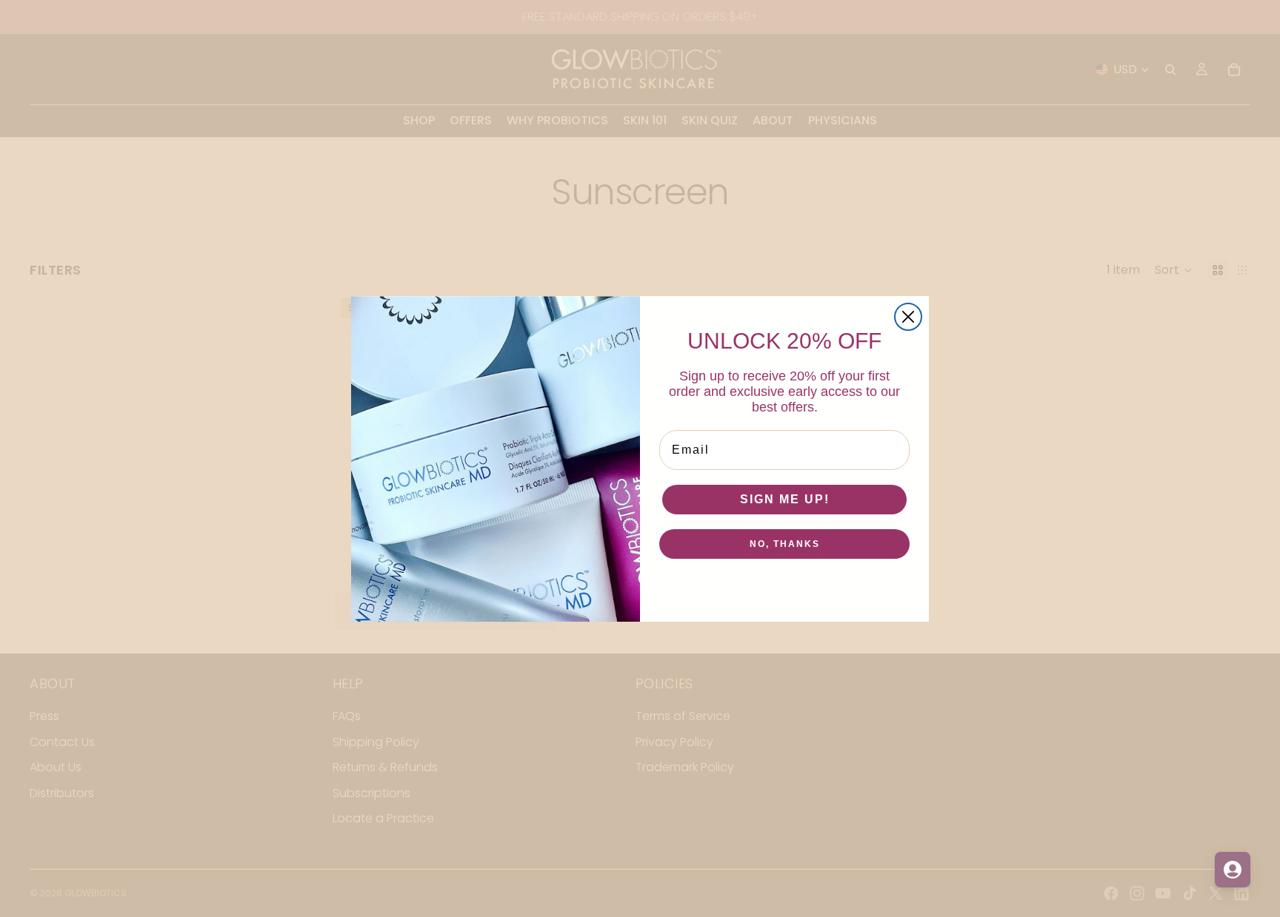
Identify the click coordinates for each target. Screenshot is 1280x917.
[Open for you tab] (1232, 869)
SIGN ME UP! (785, 499)
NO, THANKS (785, 544)
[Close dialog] (908, 316)
